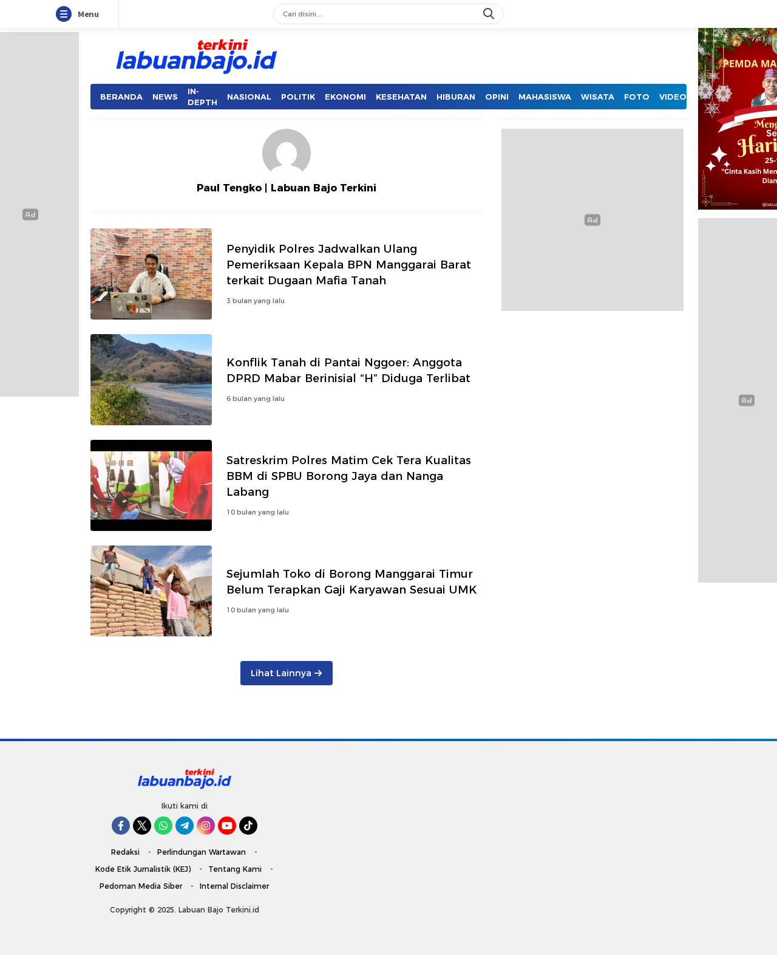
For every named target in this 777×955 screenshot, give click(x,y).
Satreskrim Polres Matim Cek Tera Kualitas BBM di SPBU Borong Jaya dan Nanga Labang (348, 476)
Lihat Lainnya (281, 673)
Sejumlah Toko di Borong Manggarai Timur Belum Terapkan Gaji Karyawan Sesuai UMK (353, 582)
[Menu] (66, 14)
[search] (490, 14)
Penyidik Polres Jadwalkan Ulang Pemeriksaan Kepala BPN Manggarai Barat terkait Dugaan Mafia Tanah (348, 264)
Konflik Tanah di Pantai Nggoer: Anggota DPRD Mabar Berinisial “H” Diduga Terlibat (348, 370)
